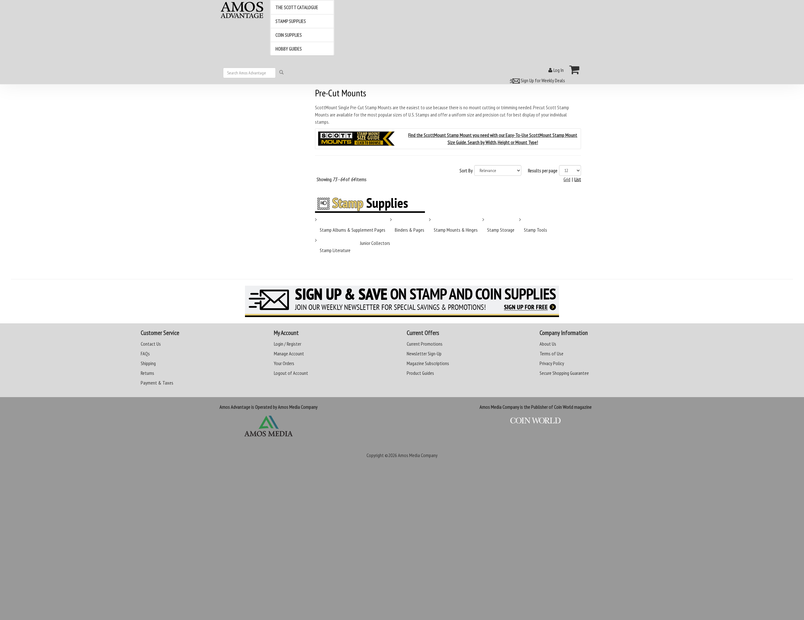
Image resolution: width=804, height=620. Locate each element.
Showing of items (342, 179)
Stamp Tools (535, 230)
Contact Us (151, 344)
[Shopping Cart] (574, 70)
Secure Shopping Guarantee (564, 373)
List (577, 179)
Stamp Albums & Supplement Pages (352, 230)
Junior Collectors (375, 243)
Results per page (542, 170)
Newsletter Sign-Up (424, 353)
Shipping (148, 363)
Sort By (466, 170)
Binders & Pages (409, 230)
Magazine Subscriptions (428, 363)
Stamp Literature (335, 250)
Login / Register (287, 344)
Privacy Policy (552, 363)
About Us (548, 344)
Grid (566, 179)
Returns (147, 373)
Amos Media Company (417, 455)
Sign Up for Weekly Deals (542, 80)
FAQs (145, 353)
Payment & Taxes (157, 383)
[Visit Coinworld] (535, 420)
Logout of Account (291, 373)
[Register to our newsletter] (402, 301)
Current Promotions (425, 344)
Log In (558, 70)
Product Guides (420, 373)
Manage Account (289, 353)
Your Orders (284, 363)
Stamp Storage (500, 230)
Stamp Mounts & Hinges (456, 230)
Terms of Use (551, 353)
